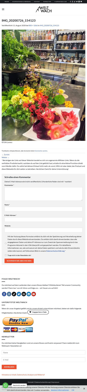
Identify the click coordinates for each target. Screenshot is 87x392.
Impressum (55, 382)
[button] (3, 9)
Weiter (5, 157)
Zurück (5, 154)
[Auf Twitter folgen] (77, 1)
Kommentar (9, 185)
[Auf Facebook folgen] (70, 1)
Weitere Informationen (60, 390)
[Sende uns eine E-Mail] (24, 294)
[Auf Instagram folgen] (72, 1)
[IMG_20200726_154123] (43, 85)
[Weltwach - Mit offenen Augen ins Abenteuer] (43, 9)
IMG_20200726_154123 (49, 25)
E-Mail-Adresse (10, 215)
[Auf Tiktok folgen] (74, 1)
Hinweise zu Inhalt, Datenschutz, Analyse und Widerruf (23, 375)
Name (7, 205)
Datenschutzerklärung (42, 382)
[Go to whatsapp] (5, 385)
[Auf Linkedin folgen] (79, 1)
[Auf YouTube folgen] (81, 1)
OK (73, 390)
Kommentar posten (41, 151)
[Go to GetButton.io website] (5, 389)
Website (7, 226)
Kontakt (31, 382)
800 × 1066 (33, 25)
